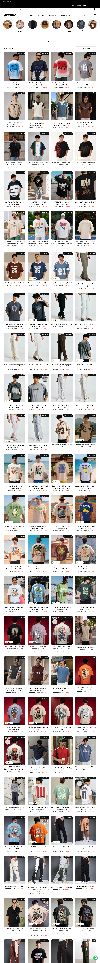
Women (9, 2)
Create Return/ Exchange (19, 9)
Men (3, 2)
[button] (78, 158)
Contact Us (7, 9)
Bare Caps (65, 15)
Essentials (53, 15)
